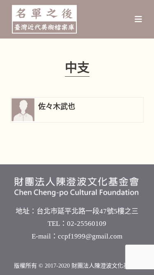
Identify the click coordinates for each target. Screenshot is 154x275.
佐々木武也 (56, 106)
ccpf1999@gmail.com (90, 236)
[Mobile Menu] (139, 19)
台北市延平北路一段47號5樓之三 (87, 211)
